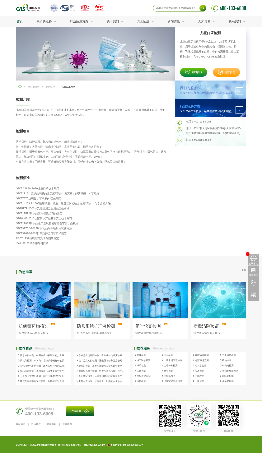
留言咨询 (229, 72)
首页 (20, 21)
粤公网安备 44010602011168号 (126, 445)
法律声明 (51, 424)
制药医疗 (50, 87)
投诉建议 (36, 424)
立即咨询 (197, 72)
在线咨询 (76, 411)
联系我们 (67, 424)
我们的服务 (34, 87)
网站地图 (20, 424)
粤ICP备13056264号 (94, 445)
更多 (243, 270)
